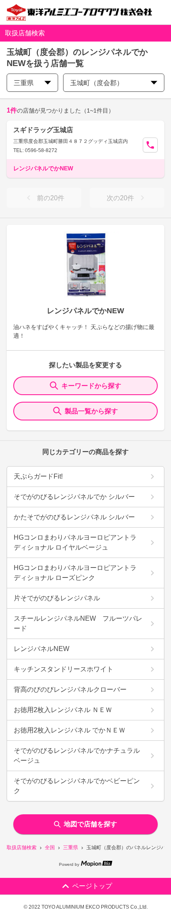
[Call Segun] (150, 145)
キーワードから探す (91, 385)
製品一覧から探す (91, 411)
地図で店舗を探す (90, 824)
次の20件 (120, 197)
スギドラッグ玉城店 (43, 129)
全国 (50, 847)
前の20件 (50, 197)
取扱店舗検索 (22, 847)
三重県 (70, 847)
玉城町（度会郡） (96, 82)
